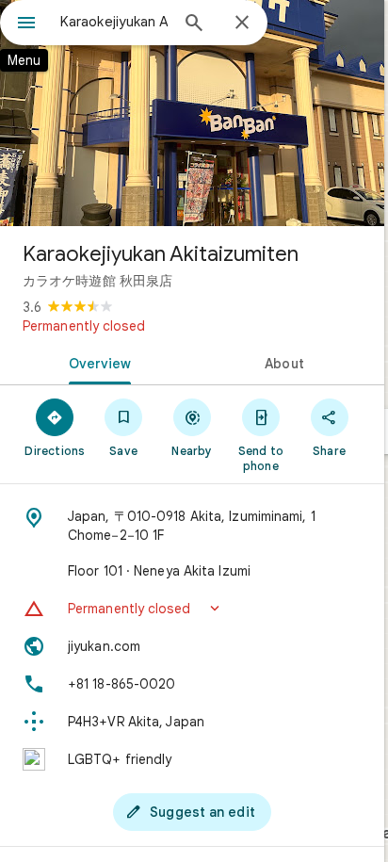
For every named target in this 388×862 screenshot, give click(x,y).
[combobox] (114, 21)
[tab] (96, 361)
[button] (192, 608)
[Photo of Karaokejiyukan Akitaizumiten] (192, 113)
